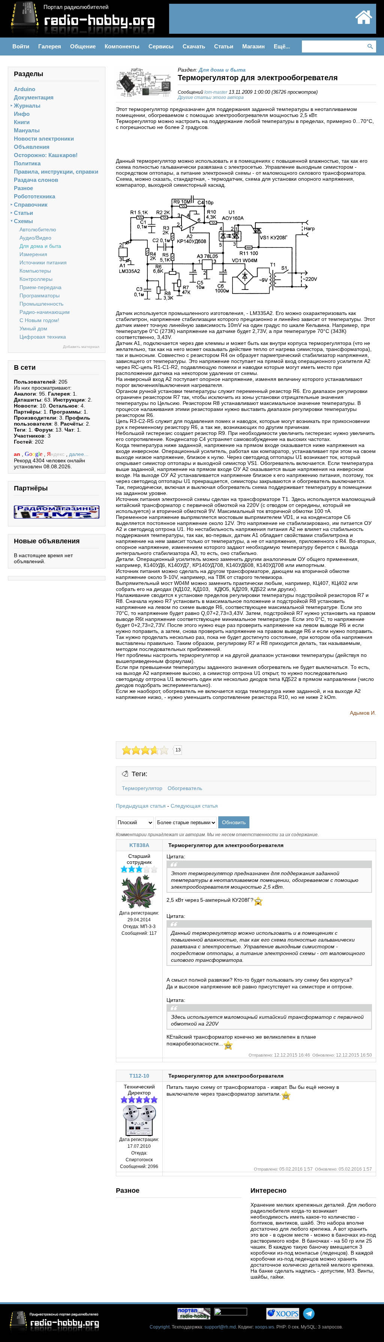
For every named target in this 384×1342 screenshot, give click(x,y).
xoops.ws (264, 1327)
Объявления (32, 147)
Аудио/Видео (35, 238)
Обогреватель (185, 788)
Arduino (24, 89)
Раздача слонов (36, 180)
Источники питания (43, 262)
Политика (27, 163)
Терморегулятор (142, 788)
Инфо (22, 114)
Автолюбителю (38, 229)
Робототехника (34, 196)
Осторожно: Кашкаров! (46, 155)
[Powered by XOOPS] (282, 1314)
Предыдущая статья (141, 806)
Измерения (33, 254)
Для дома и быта (40, 246)
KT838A (139, 845)
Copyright (160, 1327)
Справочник (31, 204)
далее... (78, 454)
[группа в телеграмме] (309, 1314)
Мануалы (27, 130)
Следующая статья (194, 806)
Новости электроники (44, 138)
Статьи (23, 213)
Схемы (23, 221)
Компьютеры (35, 271)
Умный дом (33, 328)
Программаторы (40, 295)
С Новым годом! (39, 320)
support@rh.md (220, 1327)
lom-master (215, 92)
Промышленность (41, 304)
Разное (23, 188)
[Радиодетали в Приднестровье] (56, 508)
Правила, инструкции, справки (56, 171)
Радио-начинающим (45, 312)
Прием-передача (41, 287)
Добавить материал (81, 347)
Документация (34, 97)
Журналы (27, 105)
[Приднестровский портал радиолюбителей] (363, 23)
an (18, 454)
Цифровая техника (43, 337)
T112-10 (139, 1076)
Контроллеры (36, 279)
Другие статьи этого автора (211, 97)
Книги (22, 122)
